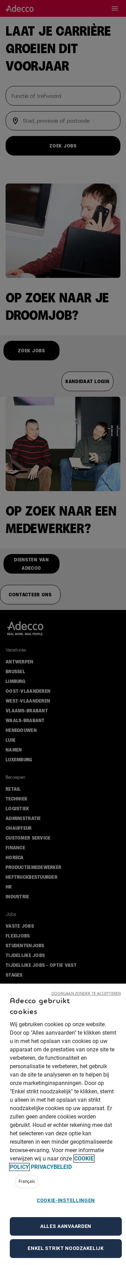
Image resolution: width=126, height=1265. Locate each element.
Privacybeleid (51, 1167)
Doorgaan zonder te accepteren (86, 993)
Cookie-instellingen (66, 1200)
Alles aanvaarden (65, 1226)
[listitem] (26, 1181)
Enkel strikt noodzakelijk (66, 1248)
